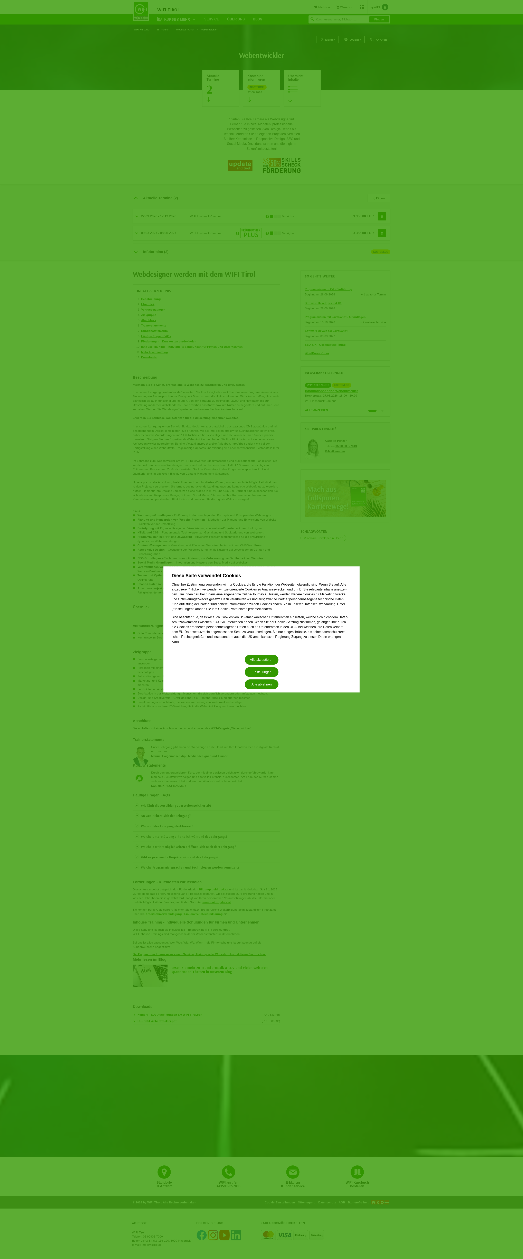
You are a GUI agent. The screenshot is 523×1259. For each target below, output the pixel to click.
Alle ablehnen (261, 684)
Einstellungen (261, 672)
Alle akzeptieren (261, 660)
